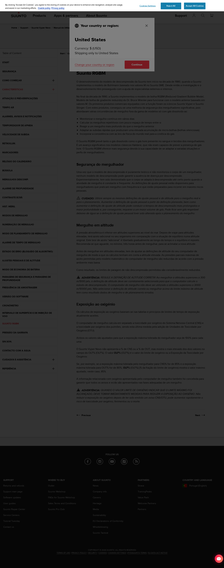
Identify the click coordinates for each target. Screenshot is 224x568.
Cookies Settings (148, 5)
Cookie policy (44, 8)
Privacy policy (57, 8)
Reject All (170, 5)
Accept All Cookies (195, 5)
